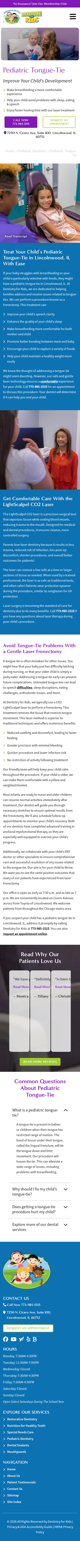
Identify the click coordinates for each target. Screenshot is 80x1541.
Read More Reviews (40, 1062)
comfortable (49, 381)
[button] (5, 1339)
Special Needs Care (20, 1432)
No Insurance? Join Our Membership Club (40, 3)
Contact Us (14, 1489)
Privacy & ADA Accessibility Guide (29, 1527)
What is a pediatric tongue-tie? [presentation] (35, 1113)
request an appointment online (25, 934)
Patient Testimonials (21, 1482)
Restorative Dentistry (22, 1419)
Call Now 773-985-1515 (21, 122)
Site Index (14, 1502)
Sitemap (13, 1495)
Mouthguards (16, 1452)
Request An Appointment (59, 122)
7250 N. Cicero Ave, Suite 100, (41, 135)
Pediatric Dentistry (32, 151)
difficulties (24, 687)
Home (10, 151)
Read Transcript (16, 236)
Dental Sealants (18, 1445)
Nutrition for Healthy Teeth (26, 1426)
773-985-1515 (38, 387)
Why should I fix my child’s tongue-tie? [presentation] (34, 1192)
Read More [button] (21, 987)
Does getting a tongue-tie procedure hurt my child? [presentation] (34, 1209)
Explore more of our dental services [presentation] (35, 1227)
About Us (13, 1476)
